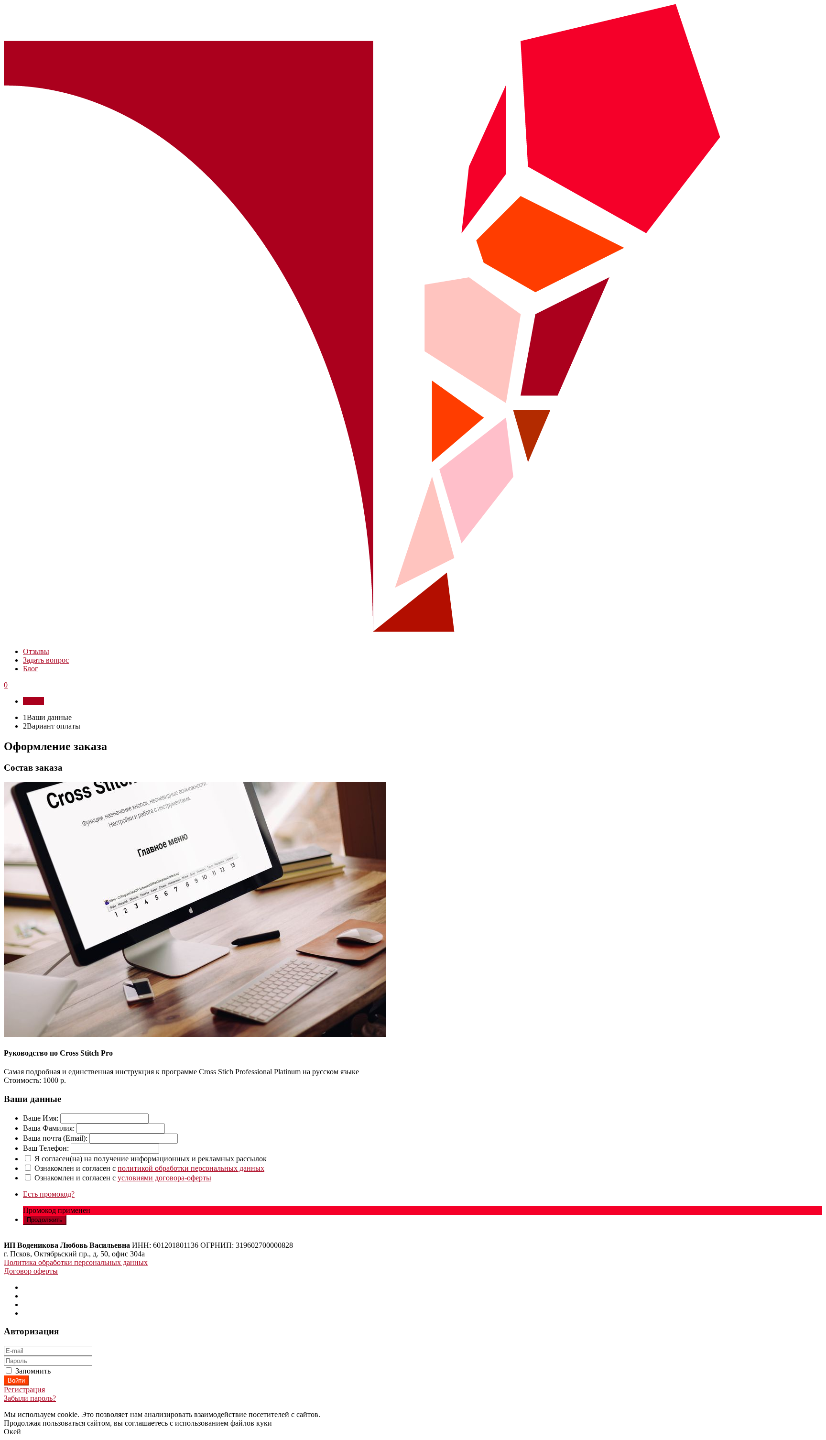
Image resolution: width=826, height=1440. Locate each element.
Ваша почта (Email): (55, 1138)
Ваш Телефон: (46, 1148)
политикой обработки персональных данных (191, 1168)
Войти (33, 701)
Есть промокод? (49, 1194)
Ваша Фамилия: (49, 1128)
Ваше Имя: (40, 1118)
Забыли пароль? (30, 1398)
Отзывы (36, 651)
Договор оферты (31, 1271)
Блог (30, 669)
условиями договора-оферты (164, 1178)
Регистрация (24, 1389)
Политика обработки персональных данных (76, 1262)
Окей (12, 1432)
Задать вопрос (46, 660)
